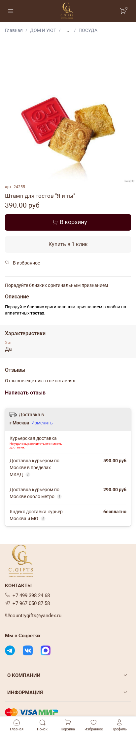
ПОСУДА (88, 30)
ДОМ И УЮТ (43, 30)
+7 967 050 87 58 (31, 603)
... (67, 30)
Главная (14, 30)
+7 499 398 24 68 (31, 595)
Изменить (42, 422)
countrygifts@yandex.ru (35, 616)
